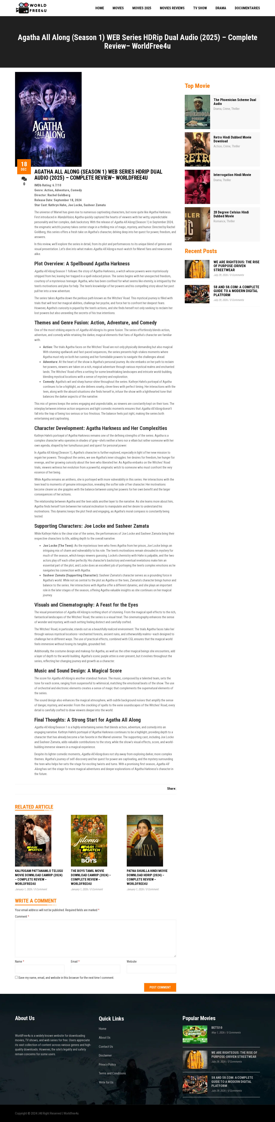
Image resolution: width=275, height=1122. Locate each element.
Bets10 (216, 1028)
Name (19, 961)
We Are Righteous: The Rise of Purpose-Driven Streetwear (237, 266)
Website (132, 961)
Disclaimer (105, 1055)
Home (99, 8)
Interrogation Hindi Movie (232, 175)
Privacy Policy (107, 1064)
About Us (104, 1038)
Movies (118, 8)
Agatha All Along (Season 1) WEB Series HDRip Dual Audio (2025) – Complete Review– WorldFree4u (98, 175)
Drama (220, 8)
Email (75, 961)
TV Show (200, 8)
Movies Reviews (172, 8)
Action (218, 146)
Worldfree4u (71, 1113)
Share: (171, 789)
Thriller (235, 109)
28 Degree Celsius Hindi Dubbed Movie (231, 214)
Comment (22, 916)
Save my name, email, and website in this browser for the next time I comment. (66, 977)
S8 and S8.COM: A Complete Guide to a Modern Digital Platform (236, 291)
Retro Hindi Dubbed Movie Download (232, 139)
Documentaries (247, 8)
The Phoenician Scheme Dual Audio (235, 102)
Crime (226, 109)
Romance (219, 221)
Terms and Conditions (112, 1073)
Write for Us (106, 1082)
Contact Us (106, 1047)
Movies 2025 (141, 8)
